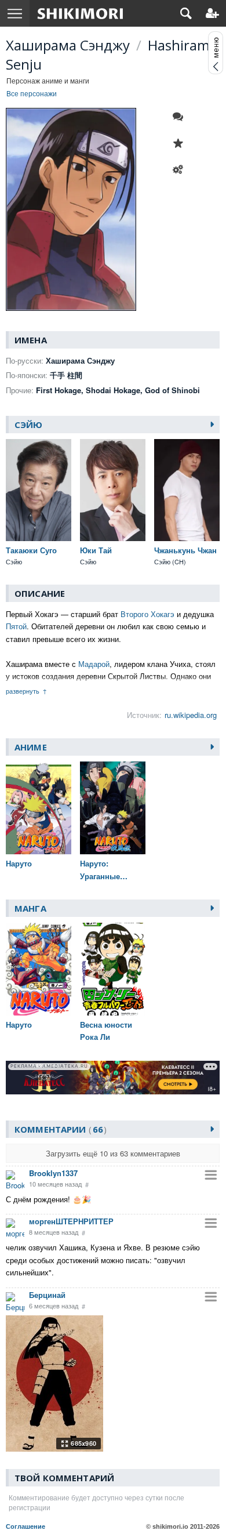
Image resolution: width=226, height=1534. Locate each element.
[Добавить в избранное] (180, 143)
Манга (30, 908)
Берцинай (47, 1294)
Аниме (30, 747)
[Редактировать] (180, 170)
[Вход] (212, 13)
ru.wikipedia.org (191, 714)
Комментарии (58, 1129)
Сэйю (28, 424)
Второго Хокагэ (147, 613)
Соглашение (25, 1526)
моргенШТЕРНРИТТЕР (71, 1221)
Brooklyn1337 (53, 1172)
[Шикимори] (80, 13)
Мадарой (94, 663)
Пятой (16, 626)
